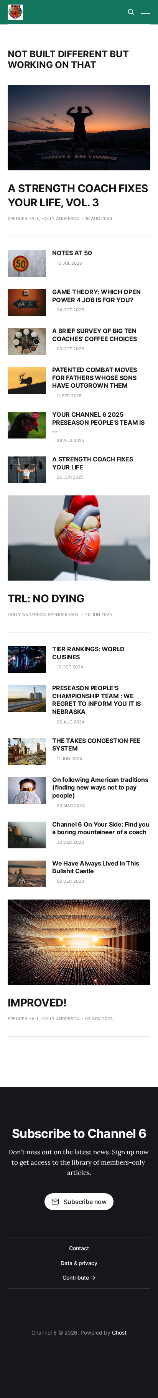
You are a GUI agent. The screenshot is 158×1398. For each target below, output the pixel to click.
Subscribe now (85, 1201)
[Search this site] (131, 12)
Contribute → (79, 1277)
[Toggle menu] (145, 12)
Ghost (119, 1332)
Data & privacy (79, 1263)
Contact (79, 1248)
